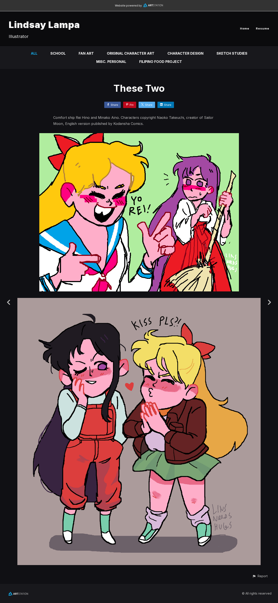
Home (244, 28)
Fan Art (86, 53)
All (34, 53)
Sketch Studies (232, 53)
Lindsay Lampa (44, 24)
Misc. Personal (111, 61)
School (58, 53)
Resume (262, 28)
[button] (259, 576)
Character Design (185, 53)
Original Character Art (130, 53)
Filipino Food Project (160, 61)
